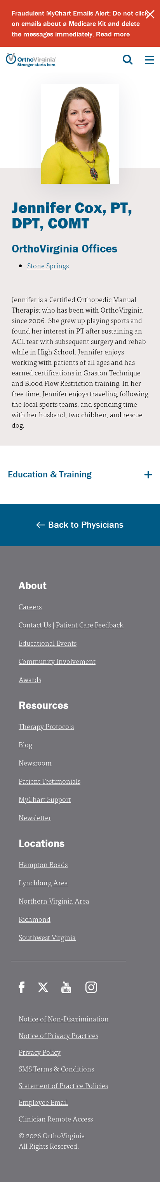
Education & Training (49, 474)
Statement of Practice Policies (63, 1085)
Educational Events (48, 642)
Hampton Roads (43, 864)
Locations (41, 843)
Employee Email (43, 1102)
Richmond (34, 919)
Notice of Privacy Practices (58, 1035)
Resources (43, 705)
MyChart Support (45, 799)
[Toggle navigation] (149, 60)
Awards (30, 679)
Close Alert (150, 14)
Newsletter (35, 817)
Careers (30, 606)
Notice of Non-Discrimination (64, 1018)
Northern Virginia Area (54, 900)
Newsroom (35, 762)
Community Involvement (57, 661)
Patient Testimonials (49, 780)
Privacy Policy (40, 1052)
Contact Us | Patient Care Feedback (71, 624)
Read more (113, 33)
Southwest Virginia (47, 937)
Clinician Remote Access (56, 1118)
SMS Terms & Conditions (56, 1068)
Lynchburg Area (43, 882)
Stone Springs (48, 265)
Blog (25, 744)
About (33, 585)
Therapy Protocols (46, 726)
